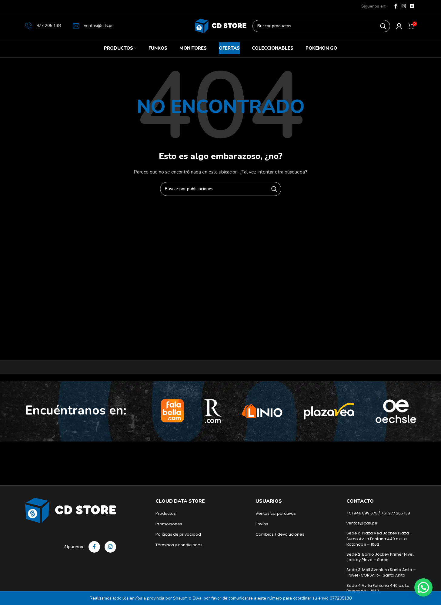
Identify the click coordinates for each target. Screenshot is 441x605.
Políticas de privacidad (178, 534)
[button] (423, 587)
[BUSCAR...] (383, 26)
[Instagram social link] (403, 6)
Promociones (168, 524)
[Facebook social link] (395, 6)
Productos (165, 513)
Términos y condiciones (178, 545)
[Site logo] (220, 25)
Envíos (262, 524)
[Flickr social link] (412, 6)
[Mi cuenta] (399, 26)
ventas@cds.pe (99, 25)
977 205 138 (48, 25)
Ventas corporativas (276, 513)
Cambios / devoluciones (280, 534)
